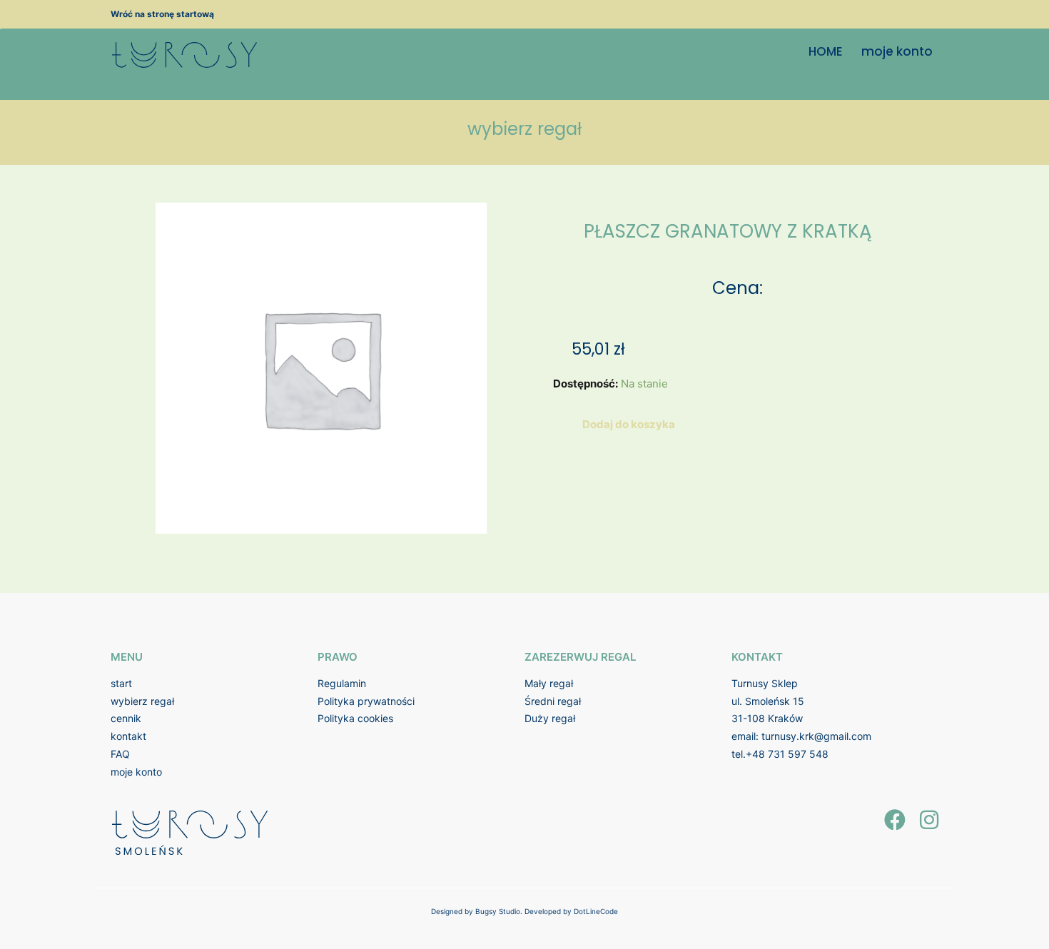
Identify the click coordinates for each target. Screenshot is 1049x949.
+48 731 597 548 (787, 754)
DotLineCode (596, 911)
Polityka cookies (355, 718)
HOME (826, 51)
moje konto (897, 51)
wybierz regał (142, 701)
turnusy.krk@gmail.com (816, 736)
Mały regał (548, 683)
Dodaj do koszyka (628, 424)
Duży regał (549, 718)
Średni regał (552, 701)
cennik (126, 718)
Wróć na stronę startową (162, 14)
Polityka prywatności (366, 701)
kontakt (128, 736)
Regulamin (342, 683)
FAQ (120, 754)
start (121, 683)
